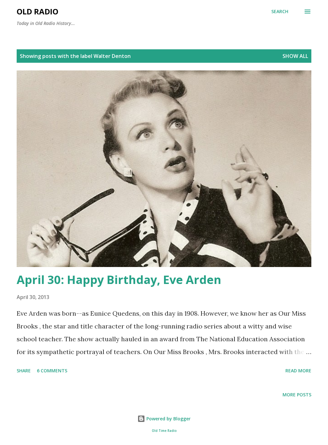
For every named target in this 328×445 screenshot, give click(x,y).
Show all (295, 56)
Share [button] (24, 371)
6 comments (52, 371)
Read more (298, 371)
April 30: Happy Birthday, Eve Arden (119, 279)
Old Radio (37, 11)
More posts (297, 395)
